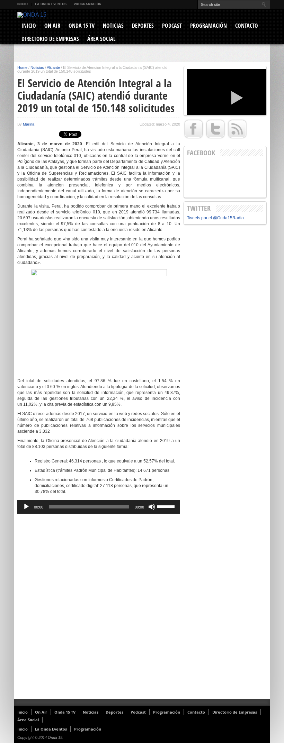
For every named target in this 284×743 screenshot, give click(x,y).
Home (22, 67)
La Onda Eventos (50, 4)
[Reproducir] (26, 506)
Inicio (22, 4)
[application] (98, 507)
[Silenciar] (151, 506)
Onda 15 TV (82, 25)
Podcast (172, 25)
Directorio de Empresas (50, 39)
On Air (52, 25)
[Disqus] (98, 608)
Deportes (143, 25)
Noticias (113, 25)
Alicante (53, 67)
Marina (28, 124)
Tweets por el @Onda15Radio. (216, 217)
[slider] (167, 506)
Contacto (246, 25)
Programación (87, 4)
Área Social (101, 39)
